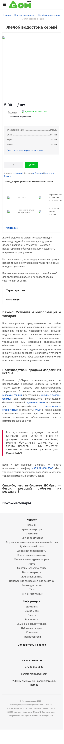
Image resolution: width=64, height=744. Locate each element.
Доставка (32, 606)
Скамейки (32, 533)
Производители (32, 636)
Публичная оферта (31, 628)
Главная (7, 15)
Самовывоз (49, 173)
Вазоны (31, 525)
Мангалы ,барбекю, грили (31, 568)
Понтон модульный (31, 593)
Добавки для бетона (32, 546)
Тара (31, 589)
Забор (31, 563)
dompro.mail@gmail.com (34, 674)
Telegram (39, 652)
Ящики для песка (32, 585)
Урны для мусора (32, 529)
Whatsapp (23, 652)
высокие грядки (12, 395)
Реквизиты (31, 619)
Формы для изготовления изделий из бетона (32, 542)
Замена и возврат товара (31, 623)
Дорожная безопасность (31, 550)
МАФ (38, 409)
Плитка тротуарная (24, 15)
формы (6, 398)
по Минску (17, 173)
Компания (32, 632)
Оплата (7, 176)
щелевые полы (36, 402)
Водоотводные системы (31, 555)
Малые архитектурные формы (32, 559)
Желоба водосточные (49, 15)
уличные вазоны (51, 395)
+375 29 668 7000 (42, 468)
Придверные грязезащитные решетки (31, 580)
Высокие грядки (31, 572)
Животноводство (31, 576)
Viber (31, 652)
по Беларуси (37, 173)
